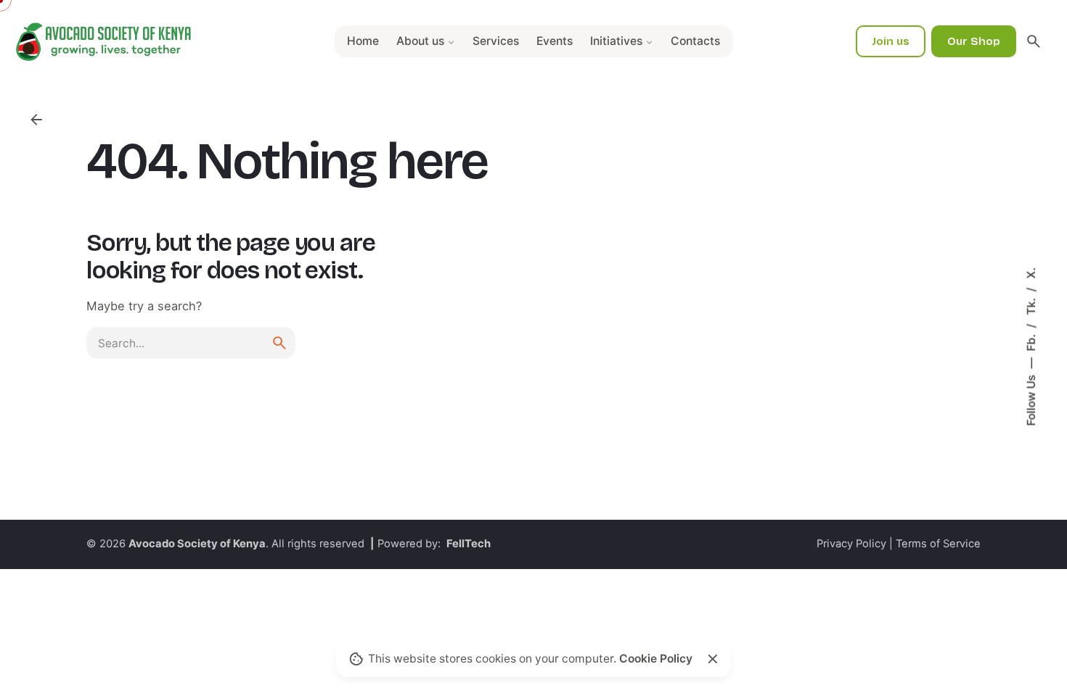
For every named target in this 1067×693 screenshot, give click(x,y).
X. (1031, 273)
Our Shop (973, 41)
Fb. (1031, 341)
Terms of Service (938, 543)
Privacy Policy (851, 543)
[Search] (1033, 41)
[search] (279, 343)
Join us (890, 41)
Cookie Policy (655, 658)
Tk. (1031, 305)
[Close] (712, 658)
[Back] (36, 119)
